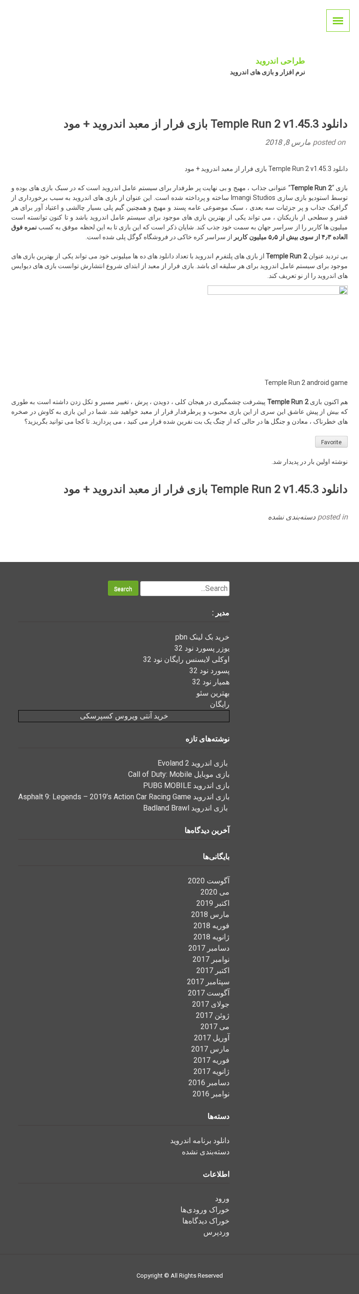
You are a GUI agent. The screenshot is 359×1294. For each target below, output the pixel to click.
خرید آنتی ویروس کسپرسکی (124, 715)
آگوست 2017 (209, 992)
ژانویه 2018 (212, 936)
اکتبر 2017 (213, 970)
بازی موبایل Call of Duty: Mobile (179, 774)
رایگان (220, 704)
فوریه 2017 (212, 1060)
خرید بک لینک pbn (202, 637)
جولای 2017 (211, 1004)
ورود (222, 1198)
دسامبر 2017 (209, 948)
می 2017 (215, 1026)
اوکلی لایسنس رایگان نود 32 (186, 659)
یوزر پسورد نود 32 (202, 648)
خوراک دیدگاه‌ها (206, 1220)
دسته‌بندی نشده (292, 516)
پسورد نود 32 (209, 670)
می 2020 (215, 892)
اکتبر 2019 (213, 903)
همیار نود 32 (211, 681)
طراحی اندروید (280, 60)
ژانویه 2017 (212, 1071)
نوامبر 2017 (211, 959)
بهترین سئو (213, 693)
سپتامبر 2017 (208, 981)
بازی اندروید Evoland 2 (194, 763)
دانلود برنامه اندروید (200, 1140)
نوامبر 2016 (211, 1093)
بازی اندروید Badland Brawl (186, 807)
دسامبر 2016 (209, 1082)
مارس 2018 (210, 914)
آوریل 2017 (212, 1037)
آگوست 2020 (209, 880)
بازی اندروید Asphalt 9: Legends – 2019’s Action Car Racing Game (124, 796)
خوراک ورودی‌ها (205, 1209)
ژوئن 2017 (213, 1015)
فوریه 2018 (212, 925)
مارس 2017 (210, 1049)
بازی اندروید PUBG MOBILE (186, 785)
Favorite (331, 442)
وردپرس (216, 1232)
